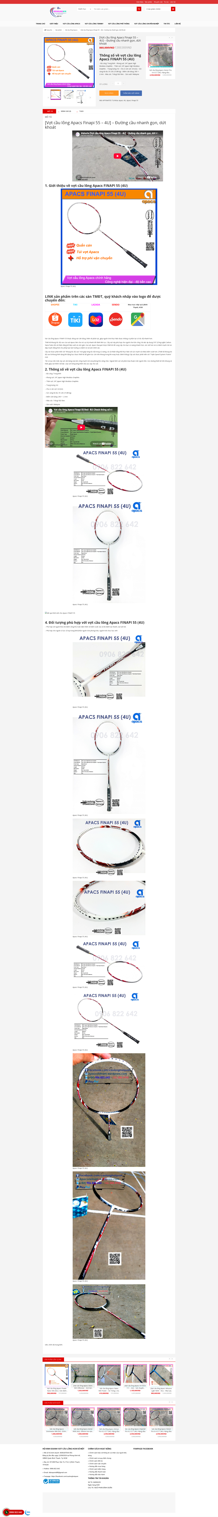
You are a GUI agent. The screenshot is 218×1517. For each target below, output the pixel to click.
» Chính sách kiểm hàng (96, 1469)
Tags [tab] (81, 111)
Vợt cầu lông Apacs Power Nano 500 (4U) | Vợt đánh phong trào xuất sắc (56, 1389)
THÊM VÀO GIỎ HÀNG (131, 93)
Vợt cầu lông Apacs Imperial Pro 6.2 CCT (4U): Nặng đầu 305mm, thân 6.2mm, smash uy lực (135, 1430)
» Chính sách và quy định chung (99, 1458)
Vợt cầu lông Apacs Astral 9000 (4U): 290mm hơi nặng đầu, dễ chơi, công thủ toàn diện (83, 1430)
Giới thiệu (139, 2)
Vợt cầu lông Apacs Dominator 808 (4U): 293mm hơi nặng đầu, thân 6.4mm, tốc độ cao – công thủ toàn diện (56, 1430)
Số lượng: (103, 84)
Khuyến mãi (158, 2)
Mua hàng (109, 93)
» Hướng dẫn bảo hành (96, 1474)
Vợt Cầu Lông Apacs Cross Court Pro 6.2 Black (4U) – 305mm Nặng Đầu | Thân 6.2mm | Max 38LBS (160, 71)
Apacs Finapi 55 (132, 100)
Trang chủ (40, 24)
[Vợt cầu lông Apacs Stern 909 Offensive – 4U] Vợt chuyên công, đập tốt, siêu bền (83, 1387)
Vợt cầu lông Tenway (94, 24)
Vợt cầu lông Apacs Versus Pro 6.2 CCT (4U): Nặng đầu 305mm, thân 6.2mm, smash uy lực (109, 1430)
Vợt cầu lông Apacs (71, 24)
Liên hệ (172, 2)
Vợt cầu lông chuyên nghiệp (146, 24)
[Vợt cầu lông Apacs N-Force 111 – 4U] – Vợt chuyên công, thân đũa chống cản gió (135, 1387)
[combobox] (84, 9)
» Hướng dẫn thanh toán (97, 1472)
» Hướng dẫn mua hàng (96, 1466)
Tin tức (166, 2)
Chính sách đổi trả (96, 1461)
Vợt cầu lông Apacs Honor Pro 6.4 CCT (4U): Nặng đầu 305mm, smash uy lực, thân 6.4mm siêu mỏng (161, 1430)
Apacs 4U (122, 100)
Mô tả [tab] (50, 111)
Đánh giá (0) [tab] (66, 111)
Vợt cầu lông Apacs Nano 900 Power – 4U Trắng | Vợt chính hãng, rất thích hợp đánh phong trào (109, 1389)
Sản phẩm (148, 2)
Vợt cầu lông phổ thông (119, 24)
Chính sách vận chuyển (97, 1464)
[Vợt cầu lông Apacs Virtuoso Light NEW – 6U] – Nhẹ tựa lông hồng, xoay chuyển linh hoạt (161, 1389)
